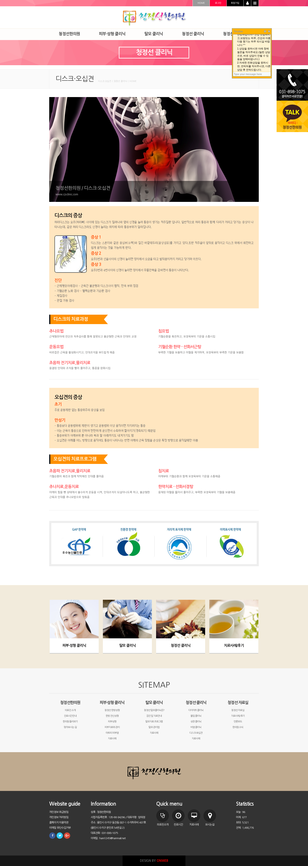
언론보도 (238, 721)
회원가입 (235, 3)
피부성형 (112, 721)
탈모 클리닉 (127, 645)
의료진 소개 (70, 710)
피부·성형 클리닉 (74, 645)
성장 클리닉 (195, 721)
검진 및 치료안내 (154, 716)
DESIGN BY (154, 860)
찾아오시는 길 (70, 727)
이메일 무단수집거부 (60, 827)
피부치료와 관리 (112, 727)
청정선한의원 (70, 703)
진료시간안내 (70, 716)
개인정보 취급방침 (58, 812)
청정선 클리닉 (180, 645)
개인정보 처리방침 (58, 817)
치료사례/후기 (234, 645)
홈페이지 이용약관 (58, 822)
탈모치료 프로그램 (154, 721)
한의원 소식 (237, 727)
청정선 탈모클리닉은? (154, 710)
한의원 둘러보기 (70, 721)
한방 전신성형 (112, 716)
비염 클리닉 (195, 727)
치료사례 (112, 738)
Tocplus (238, 31)
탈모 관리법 (154, 727)
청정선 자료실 (238, 703)
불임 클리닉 (195, 716)
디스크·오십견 (195, 733)
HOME (201, 3)
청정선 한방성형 (112, 710)
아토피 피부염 (112, 733)
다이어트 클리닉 (195, 710)
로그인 (218, 3)
